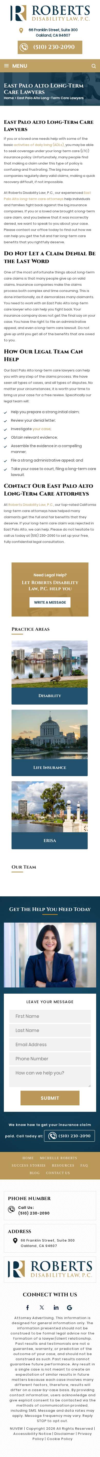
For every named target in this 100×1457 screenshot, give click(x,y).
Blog (35, 1173)
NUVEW (16, 1428)
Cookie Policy (59, 1438)
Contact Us (58, 1173)
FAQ (84, 1165)
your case (42, 428)
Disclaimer (64, 1433)
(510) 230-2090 (54, 47)
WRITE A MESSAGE (50, 602)
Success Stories (29, 1165)
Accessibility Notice (32, 1433)
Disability (49, 696)
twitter (41, 1307)
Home (28, 1158)
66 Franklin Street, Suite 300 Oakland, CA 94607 (53, 32)
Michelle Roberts (58, 1158)
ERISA (50, 841)
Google (70, 1307)
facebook (27, 1307)
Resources (63, 1165)
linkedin (56, 1307)
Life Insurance (49, 767)
